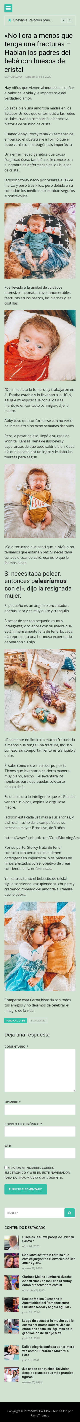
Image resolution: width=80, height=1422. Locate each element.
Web (7, 1146)
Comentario (16, 1046)
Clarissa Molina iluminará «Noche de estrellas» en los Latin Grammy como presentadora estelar (47, 1281)
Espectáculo (38, 1020)
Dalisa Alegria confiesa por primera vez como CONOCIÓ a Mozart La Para (48, 1351)
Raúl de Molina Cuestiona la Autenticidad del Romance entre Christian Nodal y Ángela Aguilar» (46, 1303)
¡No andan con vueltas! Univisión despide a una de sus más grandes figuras (47, 1373)
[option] (42, 20)
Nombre (12, 1102)
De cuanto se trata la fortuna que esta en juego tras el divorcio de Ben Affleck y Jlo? (48, 1259)
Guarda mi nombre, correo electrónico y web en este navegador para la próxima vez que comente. (37, 1173)
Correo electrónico (23, 1124)
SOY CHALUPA (13, 77)
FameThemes (40, 1415)
